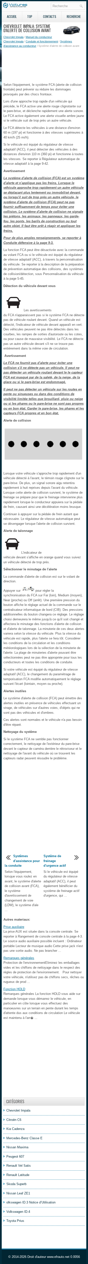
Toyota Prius (15, 1221)
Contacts (49, 16)
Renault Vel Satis (18, 1165)
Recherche (74, 16)
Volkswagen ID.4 (18, 1212)
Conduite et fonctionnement (42, 41)
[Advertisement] (44, 65)
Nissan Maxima (17, 1147)
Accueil (12, 16)
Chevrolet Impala (13, 37)
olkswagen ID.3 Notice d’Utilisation (30, 1202)
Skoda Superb (16, 1184)
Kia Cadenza (15, 1129)
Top (29, 16)
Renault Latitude (17, 1175)
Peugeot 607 (15, 1156)
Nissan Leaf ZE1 (18, 1193)
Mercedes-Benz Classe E (24, 1138)
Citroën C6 (13, 1120)
